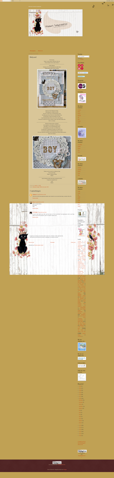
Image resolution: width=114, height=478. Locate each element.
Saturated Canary (82, 313)
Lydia (79, 200)
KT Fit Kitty (35, 212)
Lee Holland (80, 284)
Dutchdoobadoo (81, 263)
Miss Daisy (82, 297)
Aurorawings (80, 245)
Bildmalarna (80, 246)
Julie (79, 119)
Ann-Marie (80, 144)
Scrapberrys (83, 314)
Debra (79, 111)
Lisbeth (79, 121)
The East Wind (81, 322)
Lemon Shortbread (82, 286)
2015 (80, 425)
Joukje (79, 196)
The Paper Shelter (82, 324)
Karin (79, 198)
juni (80, 412)
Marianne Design (36, 186)
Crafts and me (81, 257)
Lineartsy (84, 290)
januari (80, 422)
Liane (79, 173)
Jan (78, 117)
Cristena (79, 109)
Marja (79, 202)
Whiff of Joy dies (43, 186)
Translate (82, 59)
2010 (80, 435)
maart (80, 418)
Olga (79, 175)
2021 (80, 388)
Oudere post (73, 242)
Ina (78, 195)
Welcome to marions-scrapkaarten (34, 6)
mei (80, 414)
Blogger (65, 469)
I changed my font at (82, 443)
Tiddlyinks (82, 325)
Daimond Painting (82, 259)
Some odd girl (83, 315)
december (81, 400)
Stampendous (80, 319)
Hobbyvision (80, 273)
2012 (80, 431)
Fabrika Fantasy (81, 264)
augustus (80, 408)
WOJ (48, 186)
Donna (79, 113)
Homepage (52, 242)
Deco (81, 260)
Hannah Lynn (81, 272)
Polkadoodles (83, 307)
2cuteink (79, 241)
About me (40, 50)
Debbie (79, 146)
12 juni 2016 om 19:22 (42, 212)
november (81, 402)
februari (80, 420)
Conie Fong (83, 256)
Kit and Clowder (82, 276)
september (81, 406)
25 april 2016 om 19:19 (39, 202)
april (80, 416)
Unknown (35, 194)
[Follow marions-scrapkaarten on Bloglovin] (83, 73)
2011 (80, 433)
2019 (80, 392)
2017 (80, 396)
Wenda (79, 206)
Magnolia (79, 294)
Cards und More (82, 248)
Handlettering (80, 271)
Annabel (79, 167)
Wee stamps (80, 329)
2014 (80, 427)
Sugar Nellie (80, 321)
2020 (80, 390)
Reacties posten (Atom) (38, 245)
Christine (79, 169)
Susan (79, 152)
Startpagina (33, 50)
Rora (79, 150)
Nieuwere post (31, 242)
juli (79, 410)
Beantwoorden (35, 198)
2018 (80, 394)
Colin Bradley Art (82, 253)
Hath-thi (79, 115)
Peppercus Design (82, 306)
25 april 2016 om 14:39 (41, 194)
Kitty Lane (83, 278)
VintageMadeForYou (61, 464)
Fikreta (79, 171)
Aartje (79, 191)
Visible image (81, 326)
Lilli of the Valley (82, 287)
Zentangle (80, 336)
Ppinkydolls (80, 311)
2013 (80, 429)
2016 (80, 398)
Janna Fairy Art (81, 275)
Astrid (79, 193)
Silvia (79, 123)
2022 (80, 386)
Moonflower (80, 299)
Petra (34, 202)
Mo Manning (80, 298)
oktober (80, 404)
